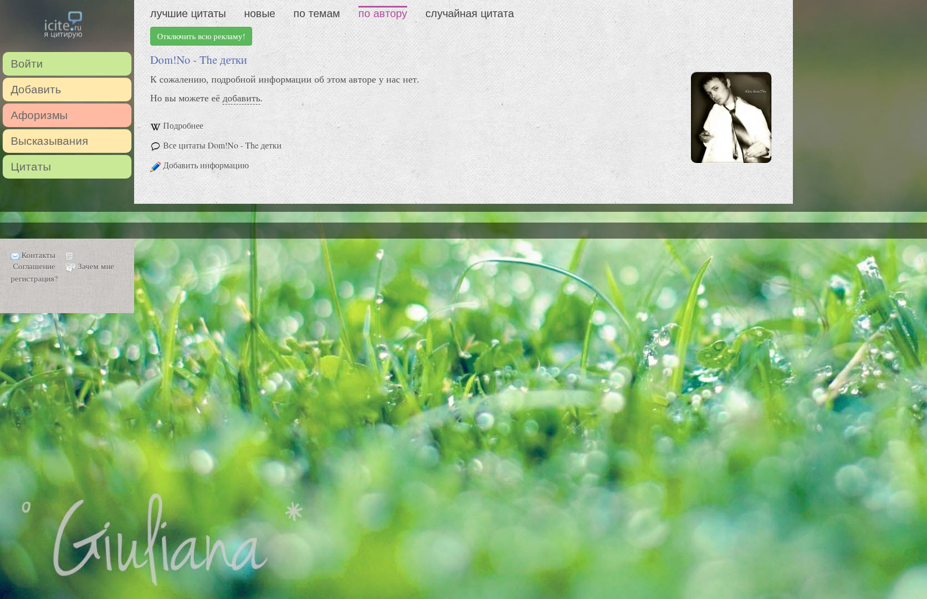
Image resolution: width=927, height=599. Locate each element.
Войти (27, 63)
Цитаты (31, 166)
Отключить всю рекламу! (201, 36)
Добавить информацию (206, 165)
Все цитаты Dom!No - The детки (222, 145)
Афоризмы (39, 115)
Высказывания (49, 141)
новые (259, 13)
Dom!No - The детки (198, 59)
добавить (241, 97)
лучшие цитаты (188, 13)
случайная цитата (469, 13)
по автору (382, 13)
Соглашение (34, 266)
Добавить (36, 89)
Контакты (38, 254)
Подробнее (183, 125)
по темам (316, 13)
